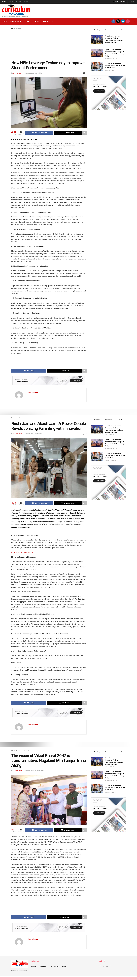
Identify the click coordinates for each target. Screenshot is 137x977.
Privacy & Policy (18, 2)
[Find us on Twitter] (118, 21)
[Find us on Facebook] (113, 21)
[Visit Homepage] (16, 10)
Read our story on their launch (22, 552)
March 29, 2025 (29, 73)
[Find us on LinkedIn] (123, 21)
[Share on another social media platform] (84, 133)
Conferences (25, 750)
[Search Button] (134, 21)
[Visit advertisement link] (49, 380)
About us (4, 2)
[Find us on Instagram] (128, 21)
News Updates (15, 21)
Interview (18, 418)
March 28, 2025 (29, 433)
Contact (26, 2)
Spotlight (47, 21)
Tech (27, 21)
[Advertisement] (49, 44)
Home (5, 21)
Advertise (10, 2)
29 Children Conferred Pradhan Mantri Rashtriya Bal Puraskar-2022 (115, 66)
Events (36, 21)
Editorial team (17, 73)
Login (133, 2)
